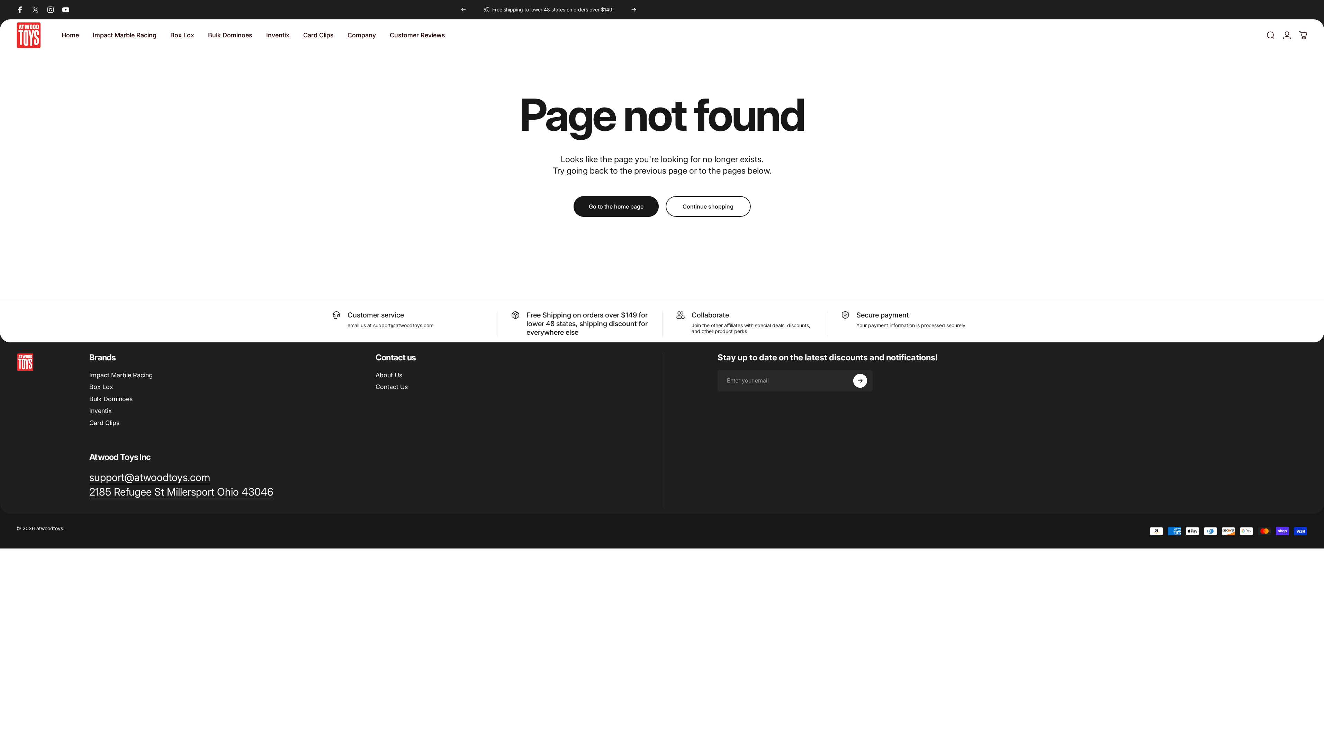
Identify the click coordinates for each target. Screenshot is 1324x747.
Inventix (100, 410)
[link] (181, 492)
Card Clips (104, 422)
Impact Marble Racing (121, 375)
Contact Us (392, 386)
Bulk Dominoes (111, 399)
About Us (389, 375)
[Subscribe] (860, 381)
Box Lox (101, 386)
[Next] (633, 9)
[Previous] (463, 9)
